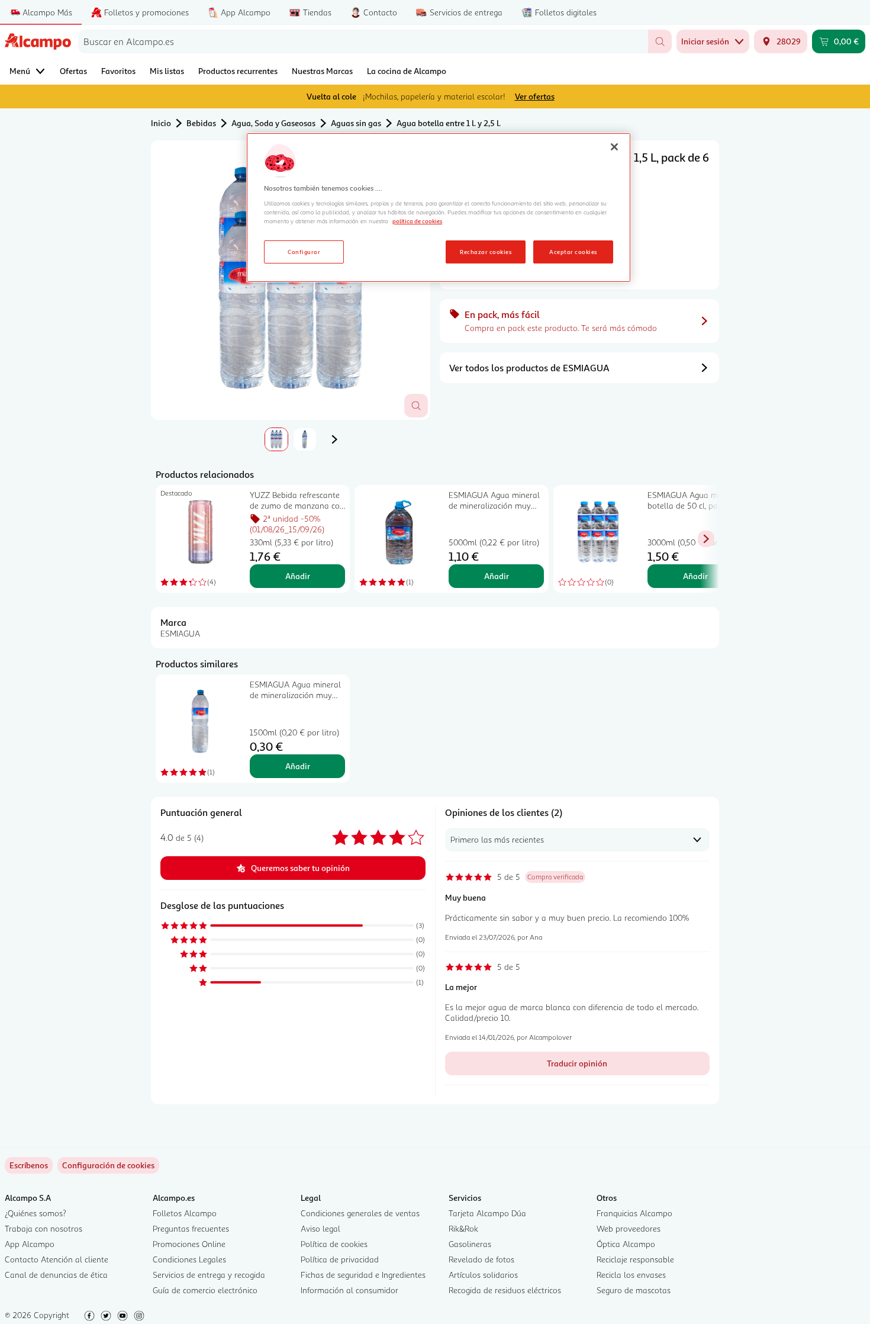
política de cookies (417, 220)
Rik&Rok (463, 1228)
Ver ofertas (535, 96)
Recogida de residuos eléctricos (505, 1290)
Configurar (304, 251)
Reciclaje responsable (635, 1259)
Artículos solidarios (483, 1275)
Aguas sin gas (356, 123)
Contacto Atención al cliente (56, 1259)
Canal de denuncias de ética (56, 1275)
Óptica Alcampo (626, 1244)
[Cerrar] (614, 147)
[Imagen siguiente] (334, 439)
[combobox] (363, 41)
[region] (438, 208)
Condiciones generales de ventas (360, 1213)
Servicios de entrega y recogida (209, 1275)
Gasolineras (470, 1244)
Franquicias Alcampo (634, 1213)
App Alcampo (29, 1244)
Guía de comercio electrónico (205, 1290)
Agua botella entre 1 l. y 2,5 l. (449, 123)
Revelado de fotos (481, 1259)
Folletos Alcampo (185, 1213)
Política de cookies (334, 1244)
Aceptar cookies (573, 251)
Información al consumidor (349, 1290)
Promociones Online (189, 1244)
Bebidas (201, 123)
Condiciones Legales (189, 1259)
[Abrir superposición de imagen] (416, 405)
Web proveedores (628, 1228)
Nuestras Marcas (322, 71)
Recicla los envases (631, 1275)
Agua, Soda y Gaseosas (273, 123)
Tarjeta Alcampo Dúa (487, 1213)
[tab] (276, 439)
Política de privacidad (340, 1259)
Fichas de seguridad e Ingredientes (363, 1275)
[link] (108, 1165)
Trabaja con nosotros (43, 1228)
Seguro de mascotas (634, 1290)
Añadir (297, 576)
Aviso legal (320, 1228)
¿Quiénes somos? (35, 1213)
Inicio (161, 123)
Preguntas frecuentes (191, 1228)
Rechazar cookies (485, 251)
